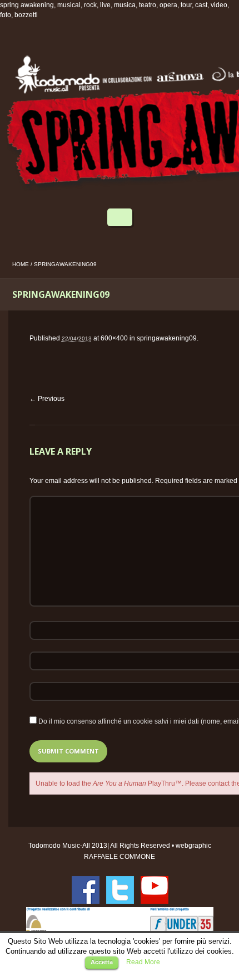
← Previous (46, 399)
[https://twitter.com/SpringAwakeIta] (120, 890)
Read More (143, 962)
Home (20, 264)
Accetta (102, 962)
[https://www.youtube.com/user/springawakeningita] (154, 890)
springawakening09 (167, 338)
